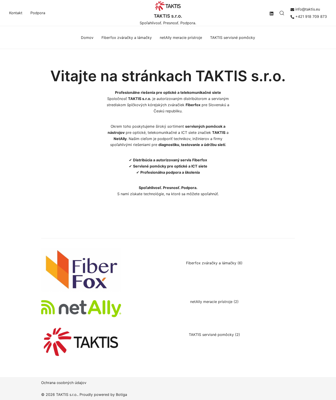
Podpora (37, 13)
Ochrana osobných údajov (63, 382)
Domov (87, 37)
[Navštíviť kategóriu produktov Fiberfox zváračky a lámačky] (81, 270)
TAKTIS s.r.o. (168, 16)
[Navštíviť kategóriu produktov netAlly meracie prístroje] (81, 308)
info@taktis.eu (307, 9)
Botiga (121, 394)
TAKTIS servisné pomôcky (232, 37)
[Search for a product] (282, 13)
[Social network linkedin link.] (271, 13)
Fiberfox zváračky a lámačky (126, 37)
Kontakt (15, 13)
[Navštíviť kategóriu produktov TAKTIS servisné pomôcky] (81, 341)
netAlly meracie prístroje (181, 37)
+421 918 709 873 (311, 16)
